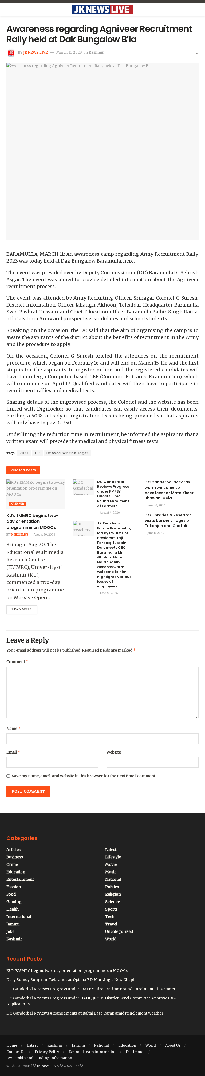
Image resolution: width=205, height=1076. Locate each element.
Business (14, 857)
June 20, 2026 (108, 593)
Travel (111, 924)
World (110, 939)
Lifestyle (113, 857)
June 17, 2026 (155, 533)
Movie (111, 864)
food (11, 894)
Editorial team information (92, 1052)
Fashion (13, 886)
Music (110, 872)
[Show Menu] (8, 10)
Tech (110, 916)
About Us (173, 1045)
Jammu (13, 924)
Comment (17, 661)
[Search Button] (196, 10)
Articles (13, 849)
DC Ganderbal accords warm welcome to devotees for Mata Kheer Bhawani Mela (169, 490)
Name (13, 728)
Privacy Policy (47, 1052)
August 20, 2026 (44, 534)
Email (13, 752)
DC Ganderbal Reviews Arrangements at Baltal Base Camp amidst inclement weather (84, 1013)
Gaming (14, 901)
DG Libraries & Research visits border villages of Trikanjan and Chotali (168, 520)
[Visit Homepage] (102, 9)
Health (12, 909)
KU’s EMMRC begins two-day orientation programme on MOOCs (32, 521)
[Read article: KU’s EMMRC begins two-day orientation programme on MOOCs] (35, 494)
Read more (24, 608)
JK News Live (35, 52)
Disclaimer (135, 1052)
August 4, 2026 (109, 512)
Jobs (10, 931)
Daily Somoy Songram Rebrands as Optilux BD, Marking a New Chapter (72, 979)
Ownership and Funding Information (39, 1058)
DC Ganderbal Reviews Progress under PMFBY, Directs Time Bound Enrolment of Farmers (113, 493)
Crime (12, 864)
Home (11, 1045)
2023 (24, 453)
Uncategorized (119, 931)
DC (37, 453)
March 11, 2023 (69, 52)
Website (114, 752)
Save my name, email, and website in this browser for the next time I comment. (84, 775)
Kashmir (96, 52)
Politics (112, 886)
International (18, 916)
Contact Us (15, 1052)
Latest (110, 849)
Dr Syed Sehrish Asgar (67, 453)
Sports (111, 909)
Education (15, 872)
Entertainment (20, 879)
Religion (113, 894)
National (113, 879)
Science (112, 901)
